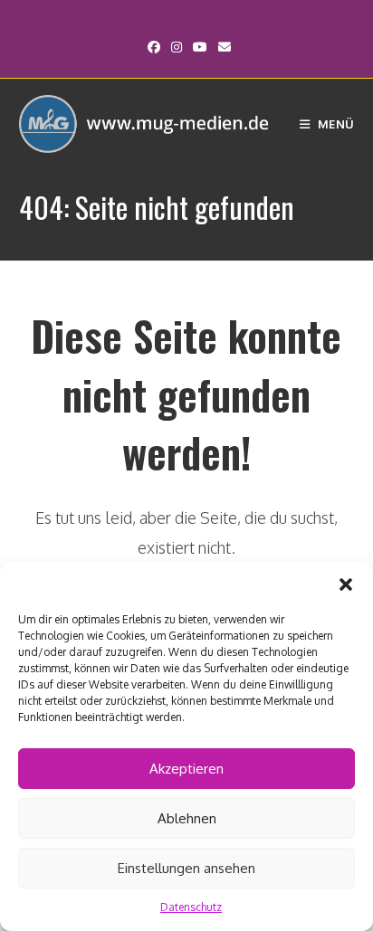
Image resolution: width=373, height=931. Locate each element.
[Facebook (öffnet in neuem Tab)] (154, 47)
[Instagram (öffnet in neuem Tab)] (176, 47)
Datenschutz (191, 907)
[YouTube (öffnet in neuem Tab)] (200, 47)
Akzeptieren (186, 768)
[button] (346, 584)
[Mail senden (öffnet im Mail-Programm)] (222, 47)
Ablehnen (187, 818)
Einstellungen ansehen (186, 868)
